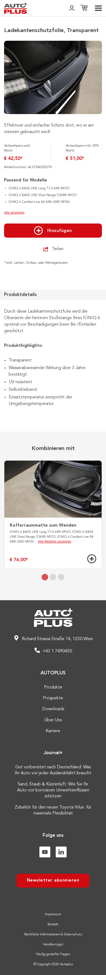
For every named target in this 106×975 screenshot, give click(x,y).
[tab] (45, 577)
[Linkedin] (61, 852)
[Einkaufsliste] (84, 8)
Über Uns (53, 720)
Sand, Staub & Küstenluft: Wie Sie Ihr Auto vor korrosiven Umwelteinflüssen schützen (53, 790)
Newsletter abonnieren (53, 880)
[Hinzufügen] (91, 558)
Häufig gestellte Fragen (53, 954)
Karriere (53, 731)
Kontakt (53, 924)
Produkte (53, 687)
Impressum (53, 914)
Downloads (53, 709)
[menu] (98, 8)
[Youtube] (44, 852)
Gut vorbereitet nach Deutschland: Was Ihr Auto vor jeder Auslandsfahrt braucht (53, 770)
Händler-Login (53, 944)
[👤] (71, 8)
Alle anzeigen (14, 213)
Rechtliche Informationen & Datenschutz (53, 934)
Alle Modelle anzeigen (54, 541)
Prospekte (53, 698)
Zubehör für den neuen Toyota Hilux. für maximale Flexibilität (53, 810)
